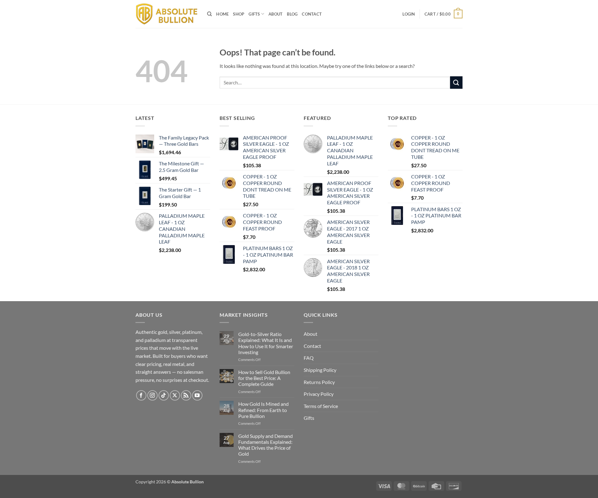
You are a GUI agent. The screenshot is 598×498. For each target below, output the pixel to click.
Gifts (254, 14)
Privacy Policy (319, 394)
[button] (408, 14)
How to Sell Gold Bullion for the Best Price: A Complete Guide (264, 378)
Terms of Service (321, 406)
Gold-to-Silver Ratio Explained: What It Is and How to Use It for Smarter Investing (265, 343)
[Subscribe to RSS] (186, 395)
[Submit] (456, 82)
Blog (292, 14)
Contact (312, 14)
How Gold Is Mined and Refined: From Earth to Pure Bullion (263, 410)
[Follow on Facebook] (141, 395)
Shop (238, 14)
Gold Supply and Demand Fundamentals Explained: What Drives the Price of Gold (265, 445)
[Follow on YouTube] (197, 395)
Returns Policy (319, 382)
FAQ (309, 358)
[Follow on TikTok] (164, 395)
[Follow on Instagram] (152, 395)
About (275, 14)
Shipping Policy (320, 370)
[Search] (209, 14)
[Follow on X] (175, 395)
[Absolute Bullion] (166, 14)
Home (222, 14)
